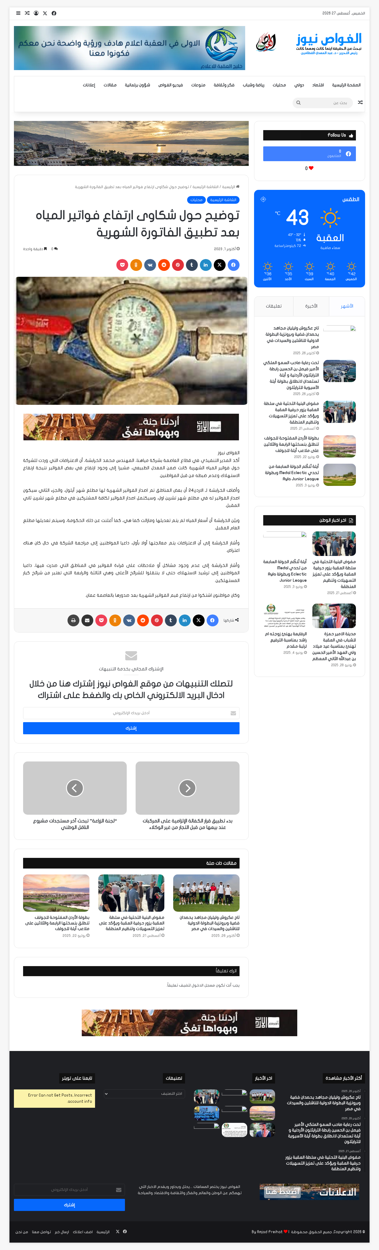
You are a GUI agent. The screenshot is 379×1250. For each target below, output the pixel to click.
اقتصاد (318, 85)
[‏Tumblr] (192, 265)
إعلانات (89, 85)
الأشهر (347, 306)
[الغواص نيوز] (309, 44)
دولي (299, 85)
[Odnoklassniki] (136, 265)
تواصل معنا (41, 1232)
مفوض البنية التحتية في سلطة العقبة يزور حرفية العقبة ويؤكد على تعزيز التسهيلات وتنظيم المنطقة (131, 923)
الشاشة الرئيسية (205, 187)
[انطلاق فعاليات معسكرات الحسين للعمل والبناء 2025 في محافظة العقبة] (206, 1113)
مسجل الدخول (203, 985)
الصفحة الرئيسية (346, 85)
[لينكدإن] (206, 265)
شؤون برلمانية (137, 85)
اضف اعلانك (83, 1232)
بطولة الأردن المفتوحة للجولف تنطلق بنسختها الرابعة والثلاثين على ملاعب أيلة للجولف (57, 923)
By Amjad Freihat (267, 1232)
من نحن (21, 1232)
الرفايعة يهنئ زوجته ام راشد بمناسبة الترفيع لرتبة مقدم (286, 640)
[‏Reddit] (164, 265)
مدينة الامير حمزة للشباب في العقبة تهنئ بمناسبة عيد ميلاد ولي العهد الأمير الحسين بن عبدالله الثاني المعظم (334, 646)
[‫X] (220, 265)
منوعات (198, 85)
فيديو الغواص (170, 85)
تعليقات (274, 306)
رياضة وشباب (253, 85)
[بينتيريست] (178, 265)
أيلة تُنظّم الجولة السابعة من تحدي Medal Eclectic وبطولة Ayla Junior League (292, 472)
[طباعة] (73, 620)
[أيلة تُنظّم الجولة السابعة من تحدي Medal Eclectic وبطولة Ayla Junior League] (339, 475)
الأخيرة (311, 306)
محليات (279, 85)
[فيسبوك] (234, 265)
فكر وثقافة (224, 85)
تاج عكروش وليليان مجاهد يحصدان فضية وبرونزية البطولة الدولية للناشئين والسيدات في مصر (210, 923)
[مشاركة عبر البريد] (87, 620)
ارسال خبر (62, 1232)
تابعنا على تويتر (77, 1078)
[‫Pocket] (122, 265)
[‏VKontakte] (150, 265)
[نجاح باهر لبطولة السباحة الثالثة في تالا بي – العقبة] (206, 1130)
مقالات (110, 85)
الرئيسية (229, 187)
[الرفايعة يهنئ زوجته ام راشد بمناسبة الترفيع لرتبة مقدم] (285, 616)
